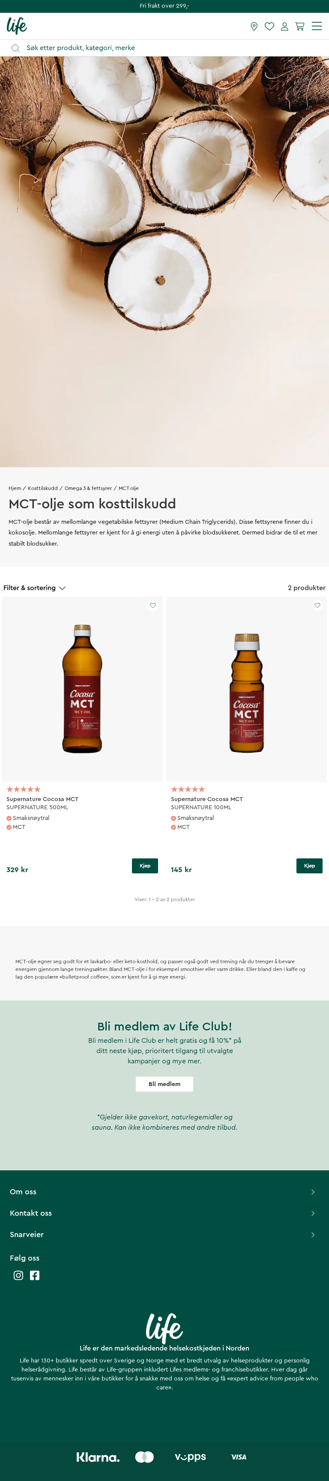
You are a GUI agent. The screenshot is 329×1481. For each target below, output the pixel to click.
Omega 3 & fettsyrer (88, 488)
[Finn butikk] (254, 26)
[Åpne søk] (168, 48)
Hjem (15, 488)
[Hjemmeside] (17, 25)
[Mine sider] (284, 26)
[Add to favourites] (153, 605)
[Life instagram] (18, 1279)
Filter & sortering (29, 588)
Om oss (23, 1192)
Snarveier (27, 1234)
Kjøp (145, 865)
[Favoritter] (269, 26)
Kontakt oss (31, 1213)
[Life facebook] (34, 1279)
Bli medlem (164, 1084)
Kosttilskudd (43, 488)
